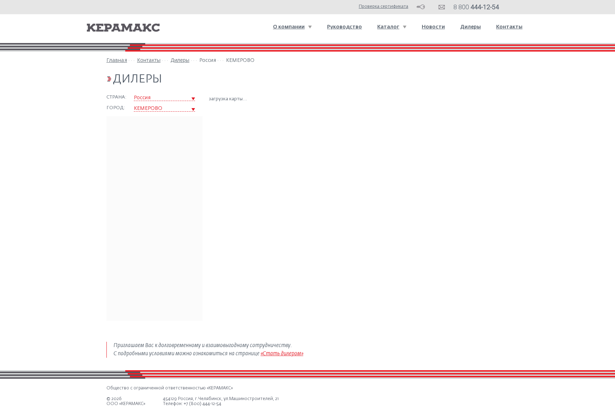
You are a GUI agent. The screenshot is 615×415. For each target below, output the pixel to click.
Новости (433, 27)
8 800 (476, 7)
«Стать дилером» (282, 353)
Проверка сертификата (383, 7)
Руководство (344, 27)
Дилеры (470, 27)
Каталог (388, 27)
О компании (289, 27)
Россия (142, 97)
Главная (116, 60)
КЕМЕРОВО (148, 108)
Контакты (509, 27)
